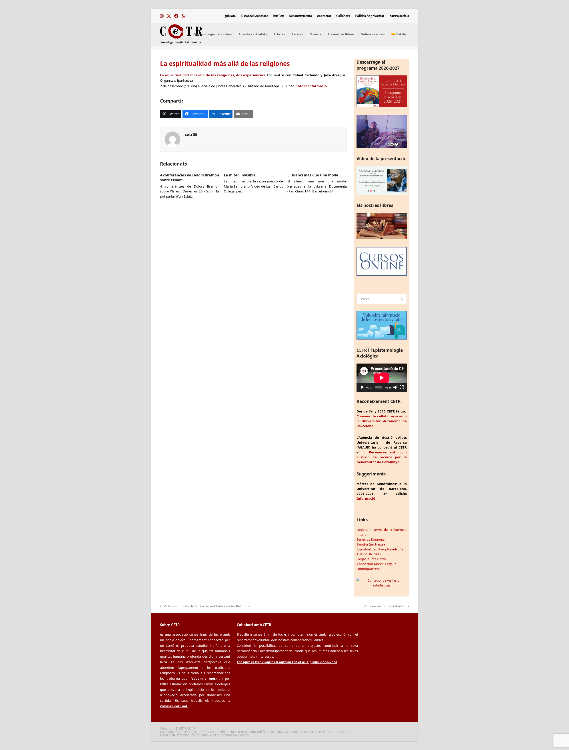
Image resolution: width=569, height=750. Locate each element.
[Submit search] (402, 299)
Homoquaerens (368, 568)
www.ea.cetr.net (174, 706)
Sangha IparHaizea (371, 544)
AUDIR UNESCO (369, 554)
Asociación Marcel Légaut (376, 564)
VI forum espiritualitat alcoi (384, 606)
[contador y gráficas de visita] (382, 585)
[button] (170, 114)
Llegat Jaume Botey (371, 559)
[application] (382, 378)
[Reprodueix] (362, 387)
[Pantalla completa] (401, 387)
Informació (366, 498)
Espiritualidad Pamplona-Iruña (380, 549)
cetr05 (191, 134)
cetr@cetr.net (340, 732)
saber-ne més (204, 678)
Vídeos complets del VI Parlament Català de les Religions (205, 606)
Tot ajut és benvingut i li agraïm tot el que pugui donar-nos (287, 662)
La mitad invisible (240, 175)
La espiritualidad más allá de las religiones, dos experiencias (212, 75)
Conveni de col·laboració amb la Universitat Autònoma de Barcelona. (382, 421)
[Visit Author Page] (172, 139)
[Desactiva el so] (395, 387)
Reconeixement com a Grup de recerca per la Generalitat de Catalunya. (382, 457)
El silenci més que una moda (312, 175)
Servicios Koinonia (371, 539)
